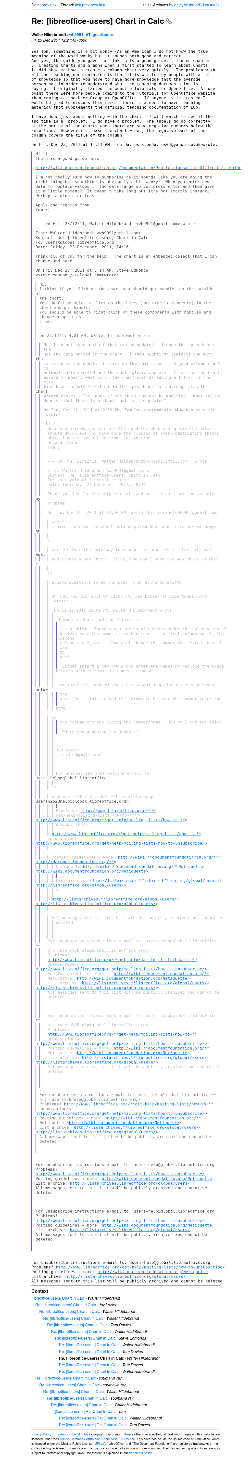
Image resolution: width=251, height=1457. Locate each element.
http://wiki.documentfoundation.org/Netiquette (91, 871)
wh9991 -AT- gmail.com (90, 34)
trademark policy (140, 1452)
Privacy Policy (41, 1434)
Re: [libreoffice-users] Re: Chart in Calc (92, 1418)
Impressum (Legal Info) (71, 1434)
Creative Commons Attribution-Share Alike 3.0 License (96, 1438)
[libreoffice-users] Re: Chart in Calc (85, 1411)
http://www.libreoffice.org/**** (118, 810)
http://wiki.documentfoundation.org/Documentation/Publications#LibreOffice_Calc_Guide (138, 167)
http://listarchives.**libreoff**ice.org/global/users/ (155, 880)
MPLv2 (99, 1443)
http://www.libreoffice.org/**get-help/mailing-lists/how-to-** (110, 820)
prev (45, 5)
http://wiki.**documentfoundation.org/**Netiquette (143, 866)
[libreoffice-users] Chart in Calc (58, 1298)
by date (175, 5)
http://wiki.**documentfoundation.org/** (161, 973)
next (54, 5)
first (78, 5)
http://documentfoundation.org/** (75, 862)
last (102, 5)
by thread (192, 5)
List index (211, 5)
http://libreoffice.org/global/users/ (80, 885)
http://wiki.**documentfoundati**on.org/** (168, 857)
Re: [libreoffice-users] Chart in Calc (97, 20)
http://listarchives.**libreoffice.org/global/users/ (114, 899)
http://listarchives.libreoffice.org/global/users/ (96, 903)
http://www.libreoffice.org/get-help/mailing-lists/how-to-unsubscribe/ (120, 843)
